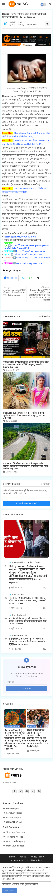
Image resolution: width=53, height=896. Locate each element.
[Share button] (38, 278)
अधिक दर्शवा (44, 316)
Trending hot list (14, 836)
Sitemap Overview (15, 832)
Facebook (12, 277)
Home (12, 856)
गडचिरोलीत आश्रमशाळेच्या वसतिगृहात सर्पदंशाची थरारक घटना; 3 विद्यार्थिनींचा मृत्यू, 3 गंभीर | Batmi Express (26, 364)
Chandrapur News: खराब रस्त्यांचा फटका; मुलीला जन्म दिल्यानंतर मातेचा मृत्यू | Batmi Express (24, 415)
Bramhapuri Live (14, 821)
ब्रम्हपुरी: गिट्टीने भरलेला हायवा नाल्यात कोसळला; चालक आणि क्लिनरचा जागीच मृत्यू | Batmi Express (27, 641)
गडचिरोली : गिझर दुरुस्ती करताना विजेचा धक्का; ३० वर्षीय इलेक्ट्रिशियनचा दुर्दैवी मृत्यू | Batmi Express (28, 621)
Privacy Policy (37, 856)
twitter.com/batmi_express (28, 254)
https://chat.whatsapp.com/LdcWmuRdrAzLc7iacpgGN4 (26, 246)
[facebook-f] (14, 791)
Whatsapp (30, 278)
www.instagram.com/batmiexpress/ (27, 259)
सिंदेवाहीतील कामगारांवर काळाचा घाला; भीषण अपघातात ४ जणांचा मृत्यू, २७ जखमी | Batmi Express (28, 601)
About (23, 856)
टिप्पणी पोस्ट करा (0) (26, 503)
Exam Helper (12, 808)
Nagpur (17, 270)
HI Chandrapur (13, 817)
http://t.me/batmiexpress (30, 251)
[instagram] (33, 791)
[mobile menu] (3, 4)
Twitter (22, 278)
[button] (50, 4)
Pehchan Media (14, 812)
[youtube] (27, 791)
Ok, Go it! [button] (9, 890)
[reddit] (39, 791)
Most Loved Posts (15, 845)
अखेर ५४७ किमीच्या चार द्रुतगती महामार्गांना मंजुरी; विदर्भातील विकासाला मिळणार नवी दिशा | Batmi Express (26, 466)
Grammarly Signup (15, 841)
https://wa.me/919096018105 (20, 236)
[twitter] (21, 791)
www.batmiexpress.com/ (30, 263)
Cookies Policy (34, 860)
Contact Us (17, 860)
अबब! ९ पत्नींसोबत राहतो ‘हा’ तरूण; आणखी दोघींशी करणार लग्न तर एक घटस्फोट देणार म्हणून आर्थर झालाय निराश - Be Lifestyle (37, 738)
